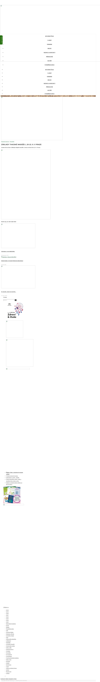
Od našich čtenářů (10, 644)
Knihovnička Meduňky (11, 639)
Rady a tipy (8, 659)
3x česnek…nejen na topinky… (8, 291)
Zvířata (7, 673)
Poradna (49, 44)
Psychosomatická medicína (12, 658)
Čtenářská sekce (49, 64)
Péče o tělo (8, 647)
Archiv (49, 48)
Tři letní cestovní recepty (12, 476)
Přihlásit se (6, 607)
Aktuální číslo (49, 36)
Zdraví (7, 670)
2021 (7, 615)
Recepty (8, 661)
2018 (7, 610)
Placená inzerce (5, 141)
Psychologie (9, 656)
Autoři (50, 60)
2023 (7, 618)
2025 (7, 622)
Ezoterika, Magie (10, 635)
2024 (7, 620)
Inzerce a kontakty (49, 52)
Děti (7, 630)
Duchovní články (9, 632)
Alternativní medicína (11, 623)
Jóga (7, 637)
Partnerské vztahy (10, 646)
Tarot (7, 666)
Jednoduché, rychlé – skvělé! (12, 477)
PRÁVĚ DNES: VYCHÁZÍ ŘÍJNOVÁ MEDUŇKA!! (12, 260)
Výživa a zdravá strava (11, 668)
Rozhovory (8, 664)
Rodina (7, 663)
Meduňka (8, 642)
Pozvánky (12, 141)
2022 (7, 617)
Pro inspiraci (9, 654)
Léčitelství (8, 641)
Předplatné (49, 56)
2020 (7, 613)
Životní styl (8, 671)
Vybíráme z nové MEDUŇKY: (8, 251)
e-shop (49, 40)
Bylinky (7, 627)
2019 (7, 611)
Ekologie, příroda (10, 634)
